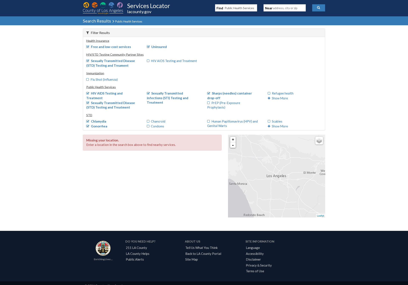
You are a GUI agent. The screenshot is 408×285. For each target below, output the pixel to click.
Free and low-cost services (111, 47)
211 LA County (136, 248)
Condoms (157, 126)
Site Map (191, 259)
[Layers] (319, 140)
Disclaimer (253, 259)
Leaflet (320, 215)
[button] (318, 7)
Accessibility (255, 253)
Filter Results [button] (100, 33)
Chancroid (158, 121)
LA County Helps (137, 253)
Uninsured (159, 47)
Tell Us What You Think (201, 248)
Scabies (277, 121)
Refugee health (282, 93)
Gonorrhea (99, 126)
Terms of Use (255, 271)
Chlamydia (98, 121)
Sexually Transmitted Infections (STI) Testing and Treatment (167, 97)
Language (253, 248)
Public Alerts (135, 259)
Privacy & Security (259, 265)
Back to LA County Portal (203, 253)
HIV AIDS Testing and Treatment (174, 61)
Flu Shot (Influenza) (104, 79)
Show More (280, 98)
